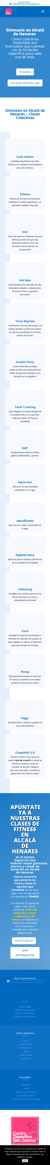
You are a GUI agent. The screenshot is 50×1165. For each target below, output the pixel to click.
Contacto (26, 1058)
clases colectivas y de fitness (24, 916)
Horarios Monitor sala (25, 83)
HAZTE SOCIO (24, 941)
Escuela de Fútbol (26, 1095)
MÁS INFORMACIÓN (24, 953)
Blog (26, 1051)
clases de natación (25, 911)
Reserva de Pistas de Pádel (26, 1099)
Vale (25, 1161)
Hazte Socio (26, 1055)
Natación (26, 1084)
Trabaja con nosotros (25, 1016)
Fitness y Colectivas (26, 1092)
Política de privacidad (25, 1010)
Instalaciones (26, 1047)
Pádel (26, 1088)
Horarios (25, 72)
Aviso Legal (25, 1006)
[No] (46, 1155)
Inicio (26, 1040)
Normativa (26, 1044)
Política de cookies (25, 1013)
